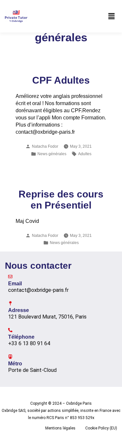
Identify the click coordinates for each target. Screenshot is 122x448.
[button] (111, 16)
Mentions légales (60, 428)
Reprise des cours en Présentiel (61, 199)
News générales (51, 154)
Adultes (84, 154)
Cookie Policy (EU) (101, 428)
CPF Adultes (61, 80)
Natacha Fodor (45, 146)
